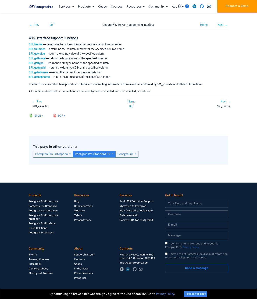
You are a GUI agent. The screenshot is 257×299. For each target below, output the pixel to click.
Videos (78, 215)
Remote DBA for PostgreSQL (137, 220)
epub (37, 115)
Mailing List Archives (41, 273)
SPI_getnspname (39, 77)
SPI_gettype (36, 63)
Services (65, 6)
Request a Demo (237, 6)
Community (157, 6)
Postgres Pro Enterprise (52, 154)
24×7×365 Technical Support (137, 201)
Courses (117, 6)
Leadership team (84, 255)
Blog (77, 201)
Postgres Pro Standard (43, 206)
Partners (79, 259)
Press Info (80, 278)
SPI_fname (35, 44)
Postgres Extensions (41, 233)
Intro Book (35, 264)
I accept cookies (195, 294)
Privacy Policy (191, 247)
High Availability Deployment (136, 210)
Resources (134, 6)
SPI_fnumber (37, 49)
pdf (60, 115)
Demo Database (38, 269)
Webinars (79, 210)
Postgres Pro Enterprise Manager (43, 217)
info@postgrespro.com (134, 263)
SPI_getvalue (37, 53)
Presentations (83, 220)
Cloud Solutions (38, 228)
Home (204, 24)
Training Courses (39, 259)
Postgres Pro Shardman (43, 210)
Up (51, 24)
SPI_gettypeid (37, 67)
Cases (102, 6)
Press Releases (83, 273)
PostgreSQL (126, 154)
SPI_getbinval (37, 58)
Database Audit (129, 215)
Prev (36, 24)
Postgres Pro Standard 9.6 (93, 154)
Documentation (83, 206)
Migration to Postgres (133, 206)
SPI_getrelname (38, 72)
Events (33, 255)
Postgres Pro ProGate (42, 223)
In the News (81, 269)
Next (220, 24)
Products (84, 6)
